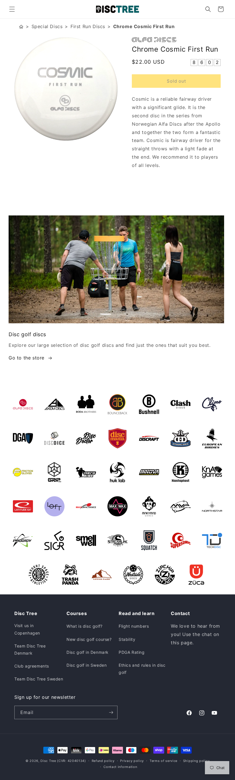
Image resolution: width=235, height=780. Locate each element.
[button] (12, 9)
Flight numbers (134, 626)
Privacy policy (132, 761)
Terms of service (163, 761)
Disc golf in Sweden (86, 665)
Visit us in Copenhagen (27, 629)
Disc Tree (48, 761)
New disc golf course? (89, 639)
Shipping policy (196, 761)
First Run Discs (87, 26)
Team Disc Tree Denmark (30, 649)
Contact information (120, 767)
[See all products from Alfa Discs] (176, 39)
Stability (127, 639)
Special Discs (47, 26)
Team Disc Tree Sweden (38, 678)
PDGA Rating (132, 652)
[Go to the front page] (21, 27)
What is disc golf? (84, 626)
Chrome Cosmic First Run (144, 26)
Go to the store (26, 358)
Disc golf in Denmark (87, 652)
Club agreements (31, 666)
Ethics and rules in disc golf (142, 669)
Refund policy (103, 761)
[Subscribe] (111, 712)
